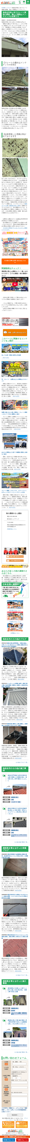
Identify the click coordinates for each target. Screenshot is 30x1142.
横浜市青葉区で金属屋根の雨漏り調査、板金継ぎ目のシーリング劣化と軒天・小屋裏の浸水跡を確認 (15, 856)
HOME (3, 7)
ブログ (9, 7)
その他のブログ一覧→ (22, 762)
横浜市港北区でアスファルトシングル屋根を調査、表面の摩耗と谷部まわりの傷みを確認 (15, 936)
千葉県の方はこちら (15, 621)
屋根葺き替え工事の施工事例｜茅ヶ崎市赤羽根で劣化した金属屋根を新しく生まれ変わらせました (17, 1022)
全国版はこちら (15, 633)
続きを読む (6, 357)
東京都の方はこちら (15, 610)
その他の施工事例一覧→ (21, 842)
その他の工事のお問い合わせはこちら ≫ (16, 261)
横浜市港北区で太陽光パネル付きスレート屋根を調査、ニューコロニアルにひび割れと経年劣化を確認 (15, 896)
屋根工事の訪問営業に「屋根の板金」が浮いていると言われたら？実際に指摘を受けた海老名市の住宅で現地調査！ (15, 644)
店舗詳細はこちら (12, 529)
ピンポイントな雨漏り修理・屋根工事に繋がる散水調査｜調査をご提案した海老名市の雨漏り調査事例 (15, 685)
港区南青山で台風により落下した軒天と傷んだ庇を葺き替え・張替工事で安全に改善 (17, 989)
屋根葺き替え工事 (14, 205)
